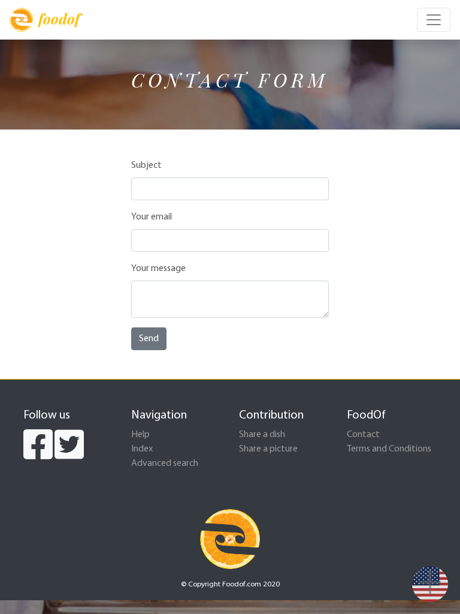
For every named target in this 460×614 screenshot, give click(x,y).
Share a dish (262, 435)
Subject (146, 165)
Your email (151, 217)
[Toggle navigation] (433, 20)
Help (140, 435)
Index (142, 449)
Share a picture (268, 449)
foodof (59, 18)
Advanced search (164, 463)
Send (149, 339)
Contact (363, 435)
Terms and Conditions (389, 449)
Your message (158, 268)
